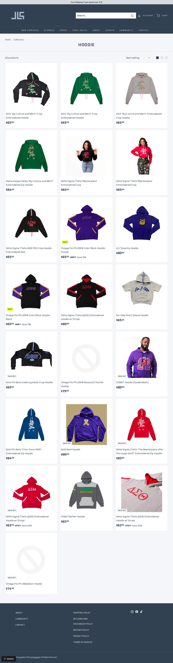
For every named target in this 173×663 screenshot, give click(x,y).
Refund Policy (81, 630)
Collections (19, 39)
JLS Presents (35, 657)
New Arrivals (30, 30)
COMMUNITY (22, 618)
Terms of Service (82, 642)
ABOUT (19, 612)
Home (8, 39)
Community (127, 30)
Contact (144, 30)
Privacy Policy (81, 636)
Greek (63, 30)
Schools (49, 30)
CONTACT (20, 624)
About (96, 30)
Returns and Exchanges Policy (83, 621)
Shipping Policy (81, 612)
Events (110, 30)
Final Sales (80, 30)
